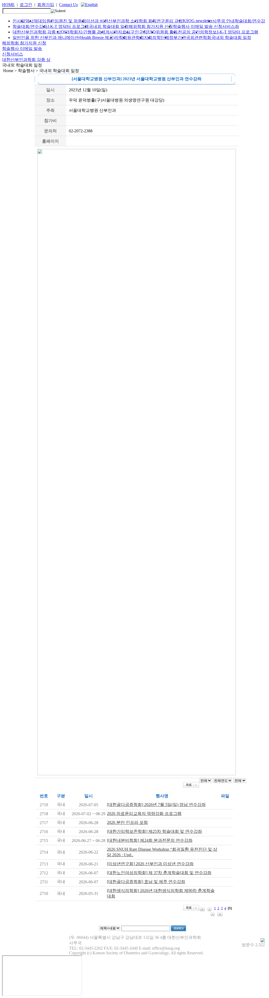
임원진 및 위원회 (70, 21)
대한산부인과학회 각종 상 (37, 32)
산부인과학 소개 (123, 21)
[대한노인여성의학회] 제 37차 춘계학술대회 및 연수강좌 (159, 872)
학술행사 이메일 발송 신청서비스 (204, 26)
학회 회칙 (148, 21)
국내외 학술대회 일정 (109, 26)
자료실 (124, 32)
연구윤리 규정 (170, 21)
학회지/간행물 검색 (87, 32)
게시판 (111, 32)
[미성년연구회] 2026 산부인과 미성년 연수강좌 (150, 863)
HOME (8, 4)
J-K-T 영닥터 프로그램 (68, 26)
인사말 (19, 21)
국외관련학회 (198, 37)
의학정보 (208, 32)
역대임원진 (44, 21)
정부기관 (177, 37)
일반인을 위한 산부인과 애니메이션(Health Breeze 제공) (64, 37)
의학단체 (160, 37)
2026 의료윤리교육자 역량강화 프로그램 (144, 813)
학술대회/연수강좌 (30, 26)
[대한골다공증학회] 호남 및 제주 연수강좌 (146, 881)
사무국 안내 (224, 21)
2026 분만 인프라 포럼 (127, 822)
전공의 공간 (189, 32)
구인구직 (139, 32)
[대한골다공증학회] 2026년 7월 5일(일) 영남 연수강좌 (156, 804)
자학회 (121, 37)
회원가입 (45, 4)
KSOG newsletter (198, 20)
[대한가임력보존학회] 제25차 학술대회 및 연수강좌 (154, 831)
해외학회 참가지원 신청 (151, 26)
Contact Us (68, 4)
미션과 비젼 (97, 21)
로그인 (26, 4)
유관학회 (135, 37)
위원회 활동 (167, 32)
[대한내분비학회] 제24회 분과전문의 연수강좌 (150, 840)
